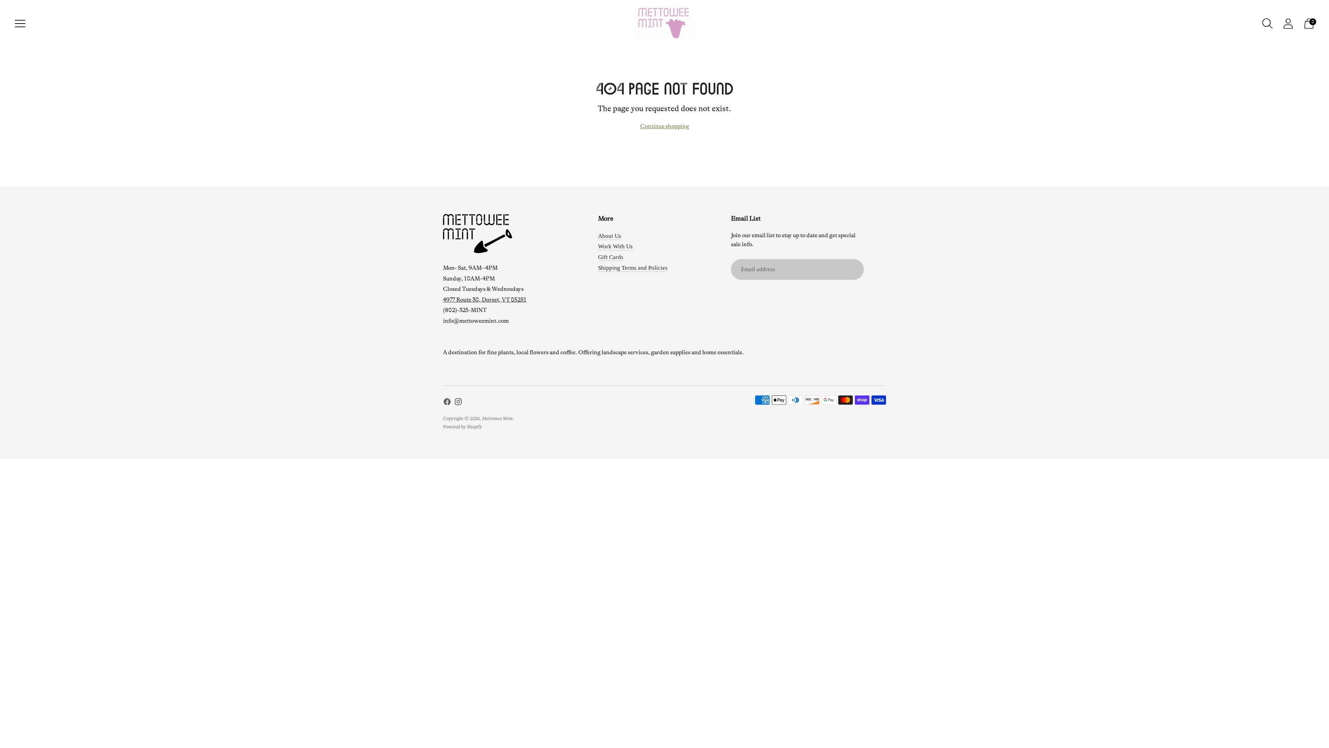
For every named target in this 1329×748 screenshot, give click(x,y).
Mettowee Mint (497, 418)
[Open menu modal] (20, 23)
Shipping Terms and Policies (633, 268)
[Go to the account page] (1288, 23)
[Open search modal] (1267, 23)
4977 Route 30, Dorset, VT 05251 (484, 299)
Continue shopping (664, 126)
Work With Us (615, 246)
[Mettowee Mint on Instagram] (458, 403)
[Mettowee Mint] (664, 23)
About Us (609, 236)
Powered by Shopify (462, 426)
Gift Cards (610, 257)
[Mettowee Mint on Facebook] (447, 403)
